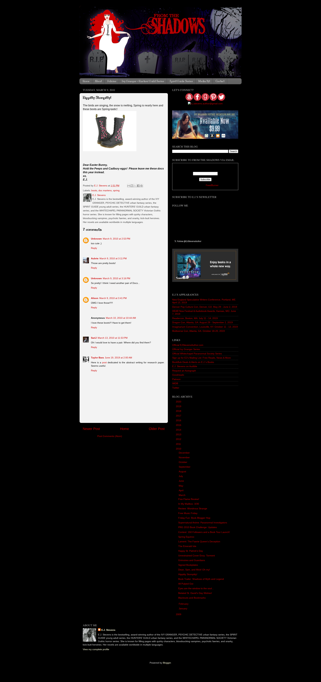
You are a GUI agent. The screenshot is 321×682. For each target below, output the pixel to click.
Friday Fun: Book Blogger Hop (194, 518)
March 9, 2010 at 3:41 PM (113, 298)
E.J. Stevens (108, 630)
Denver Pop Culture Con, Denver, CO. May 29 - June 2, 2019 (204, 306)
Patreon (176, 379)
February (184, 603)
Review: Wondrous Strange (192, 508)
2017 (179, 415)
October (183, 462)
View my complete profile (96, 649)
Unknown (96, 238)
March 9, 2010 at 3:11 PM (113, 258)
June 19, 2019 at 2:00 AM (118, 357)
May (181, 485)
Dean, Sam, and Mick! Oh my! (194, 569)
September (185, 466)
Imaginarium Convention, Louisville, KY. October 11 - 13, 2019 (205, 326)
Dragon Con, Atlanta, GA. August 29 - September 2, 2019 (202, 322)
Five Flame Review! (188, 499)
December (184, 452)
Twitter (175, 387)
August (183, 471)
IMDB (175, 383)
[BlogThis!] (132, 185)
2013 (179, 434)
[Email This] (128, 185)
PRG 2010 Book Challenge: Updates (197, 527)
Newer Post (91, 429)
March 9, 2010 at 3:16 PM (116, 278)
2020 (179, 401)
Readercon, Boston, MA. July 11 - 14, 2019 (195, 318)
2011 (179, 444)
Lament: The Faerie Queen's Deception (199, 541)
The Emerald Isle (187, 546)
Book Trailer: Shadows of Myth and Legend (201, 579)
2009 (179, 614)
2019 (179, 406)
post (104, 362)
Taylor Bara (97, 357)
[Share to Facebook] (138, 185)
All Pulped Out (185, 583)
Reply (94, 248)
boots (94, 190)
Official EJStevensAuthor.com (187, 345)
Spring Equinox (186, 536)
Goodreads (178, 374)
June (182, 481)
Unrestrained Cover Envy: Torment (196, 555)
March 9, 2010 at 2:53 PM (116, 238)
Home (86, 81)
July (181, 476)
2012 (179, 439)
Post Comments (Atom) (109, 436)
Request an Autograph (184, 370)
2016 (179, 420)
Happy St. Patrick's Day (190, 551)
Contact (220, 81)
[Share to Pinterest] (141, 185)
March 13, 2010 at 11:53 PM (113, 337)
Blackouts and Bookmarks (192, 597)
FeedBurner (212, 185)
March (182, 495)
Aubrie (94, 258)
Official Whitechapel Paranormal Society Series (197, 353)
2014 (179, 429)
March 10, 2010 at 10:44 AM (121, 318)
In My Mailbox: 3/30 (188, 503)
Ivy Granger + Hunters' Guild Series (143, 81)
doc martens (105, 190)
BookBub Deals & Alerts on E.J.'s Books (193, 362)
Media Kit (204, 81)
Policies (111, 81)
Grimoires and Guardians (191, 560)
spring (116, 190)
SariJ (94, 337)
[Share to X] (135, 185)
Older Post (157, 429)
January (183, 608)
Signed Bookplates (188, 565)
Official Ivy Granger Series (186, 349)
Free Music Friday (187, 513)
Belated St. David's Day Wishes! (195, 593)
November (184, 457)
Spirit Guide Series (181, 81)
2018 (179, 411)
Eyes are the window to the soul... (196, 588)
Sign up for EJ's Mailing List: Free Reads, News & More (201, 357)
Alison (94, 298)
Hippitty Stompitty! (187, 574)
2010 (179, 448)
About (98, 81)
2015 (179, 425)
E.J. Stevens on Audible (184, 366)
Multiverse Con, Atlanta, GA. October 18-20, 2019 (198, 331)
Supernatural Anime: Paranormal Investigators (202, 522)
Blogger (167, 662)
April (181, 490)
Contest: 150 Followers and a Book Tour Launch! (204, 532)
